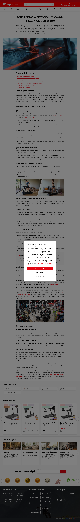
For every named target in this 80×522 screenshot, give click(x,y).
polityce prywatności (43, 263)
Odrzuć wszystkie (40, 272)
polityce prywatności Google (40, 264)
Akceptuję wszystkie (40, 268)
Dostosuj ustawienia (40, 276)
